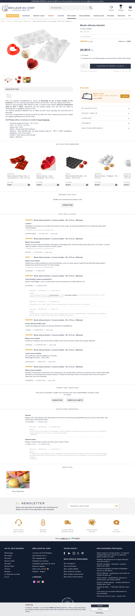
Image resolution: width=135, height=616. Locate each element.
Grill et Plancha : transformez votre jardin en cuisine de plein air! (113, 574)
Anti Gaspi (8, 555)
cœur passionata (54, 295)
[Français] (34, 581)
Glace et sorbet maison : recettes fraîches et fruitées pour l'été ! (113, 583)
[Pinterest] (83, 553)
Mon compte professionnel (73, 574)
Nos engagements (39, 558)
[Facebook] (65, 553)
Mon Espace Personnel (76, 559)
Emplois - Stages (38, 571)
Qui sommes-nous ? (39, 555)
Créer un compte (75, 400)
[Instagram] (74, 553)
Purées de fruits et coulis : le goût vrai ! (111, 596)
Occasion (7, 558)
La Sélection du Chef (12, 574)
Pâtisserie (10, 21)
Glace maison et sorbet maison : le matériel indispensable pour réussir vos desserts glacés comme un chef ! (113, 555)
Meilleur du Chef (41, 548)
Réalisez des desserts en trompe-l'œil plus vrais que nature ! (112, 560)
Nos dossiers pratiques (109, 548)
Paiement (35, 561)
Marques (7, 571)
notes (90, 41)
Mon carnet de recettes (72, 571)
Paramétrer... (100, 613)
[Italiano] (43, 581)
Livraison (45, 561)
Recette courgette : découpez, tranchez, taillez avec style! (111, 565)
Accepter (100, 606)
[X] (78, 553)
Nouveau (7, 563)
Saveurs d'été (9, 561)
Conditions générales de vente (43, 563)
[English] (38, 581)
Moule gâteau (18, 21)
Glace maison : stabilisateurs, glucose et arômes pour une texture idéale (112, 578)
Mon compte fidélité (71, 569)
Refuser (100, 609)
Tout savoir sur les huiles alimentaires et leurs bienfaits (112, 592)
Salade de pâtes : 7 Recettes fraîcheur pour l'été (113, 588)
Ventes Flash (9, 566)
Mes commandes (70, 566)
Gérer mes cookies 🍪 (40, 569)
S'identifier (67, 205)
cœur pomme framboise (71, 295)
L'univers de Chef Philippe (42, 553)
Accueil (3, 21)
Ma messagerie (69, 563)
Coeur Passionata (43, 120)
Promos (7, 569)
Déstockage (8, 553)
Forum (6, 577)
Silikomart (85, 36)
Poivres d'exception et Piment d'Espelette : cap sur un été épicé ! (112, 569)
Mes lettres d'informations (73, 577)
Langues (36, 577)
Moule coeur (27, 21)
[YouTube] (70, 553)
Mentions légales (38, 566)
